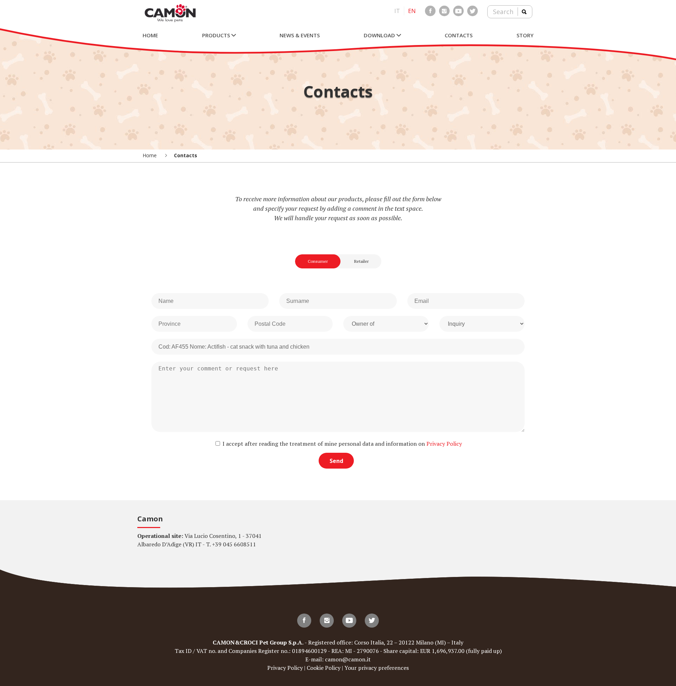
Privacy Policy (444, 443)
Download (380, 35)
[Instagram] (444, 11)
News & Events (300, 35)
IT (397, 11)
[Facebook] (430, 11)
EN (412, 11)
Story (525, 35)
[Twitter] (472, 11)
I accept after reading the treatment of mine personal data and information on (341, 443)
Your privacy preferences (376, 668)
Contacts (458, 35)
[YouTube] (458, 11)
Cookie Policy (323, 668)
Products (216, 35)
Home (150, 35)
